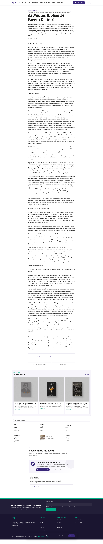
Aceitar (71, 535)
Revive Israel (35, 2)
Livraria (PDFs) (78, 522)
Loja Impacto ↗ (78, 525)
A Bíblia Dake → (63, 364)
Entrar (88, 2)
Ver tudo (87, 374)
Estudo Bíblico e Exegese (47, 356)
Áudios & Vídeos (78, 519)
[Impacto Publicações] (16, 3)
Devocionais (42, 530)
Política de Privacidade (43, 536)
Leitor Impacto (59, 2)
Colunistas (59, 527)
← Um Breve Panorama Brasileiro (39, 364)
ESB (29, 2)
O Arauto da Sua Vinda (44, 2)
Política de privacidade (72, 506)
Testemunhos (60, 525)
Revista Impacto (33, 10)
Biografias (59, 519)
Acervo (53, 2)
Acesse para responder (36, 486)
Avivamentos (60, 522)
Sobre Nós (24, 2)
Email (70, 501)
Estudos (42, 527)
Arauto (41, 522)
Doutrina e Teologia (36, 356)
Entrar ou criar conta (42, 469)
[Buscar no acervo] (70, 2)
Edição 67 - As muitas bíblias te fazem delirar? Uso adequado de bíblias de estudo (49, 12)
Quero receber (51, 509)
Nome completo (49, 501)
